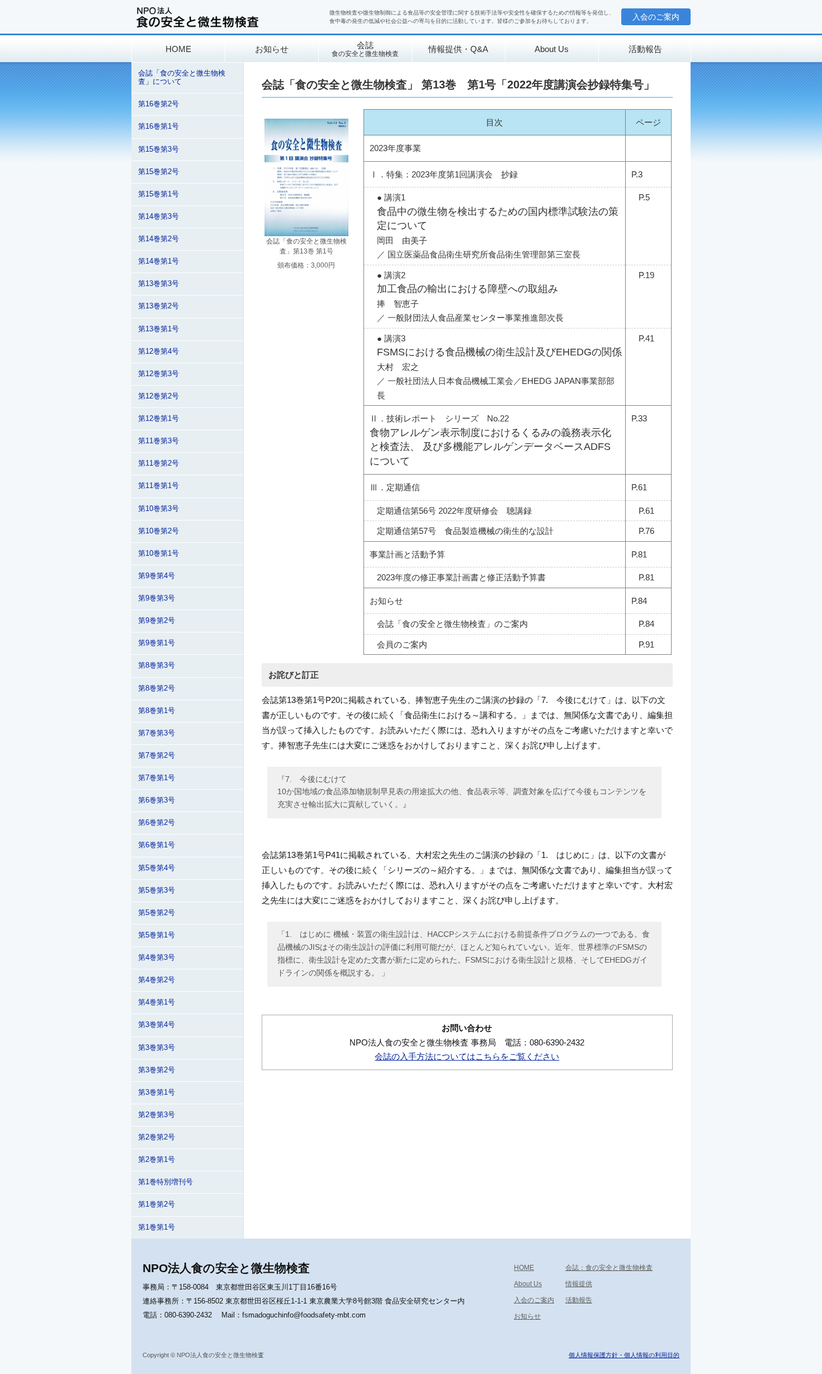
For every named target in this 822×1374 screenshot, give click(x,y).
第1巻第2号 (156, 1204)
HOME (178, 49)
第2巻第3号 (156, 1115)
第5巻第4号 (156, 868)
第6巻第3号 (156, 800)
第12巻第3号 (158, 374)
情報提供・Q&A (458, 49)
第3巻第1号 (156, 1092)
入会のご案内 (655, 16)
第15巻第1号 (158, 194)
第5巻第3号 (156, 890)
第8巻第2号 (156, 688)
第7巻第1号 (156, 778)
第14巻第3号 (158, 217)
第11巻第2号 (158, 463)
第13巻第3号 (158, 284)
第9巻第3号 (156, 598)
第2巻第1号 (156, 1160)
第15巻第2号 (158, 172)
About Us (552, 49)
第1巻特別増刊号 (165, 1182)
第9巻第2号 (156, 621)
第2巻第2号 (156, 1137)
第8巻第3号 (156, 665)
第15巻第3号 (158, 149)
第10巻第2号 (158, 531)
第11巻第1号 (158, 486)
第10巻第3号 (158, 509)
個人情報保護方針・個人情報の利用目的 (624, 1355)
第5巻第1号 (156, 935)
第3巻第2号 (156, 1070)
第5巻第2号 (156, 913)
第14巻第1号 (158, 261)
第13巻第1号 (158, 329)
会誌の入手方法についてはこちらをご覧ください (467, 1056)
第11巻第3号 (158, 441)
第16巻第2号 (158, 104)
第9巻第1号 (156, 643)
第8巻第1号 (156, 711)
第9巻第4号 (156, 576)
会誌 (365, 49)
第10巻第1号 (158, 553)
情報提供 (578, 1284)
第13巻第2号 (158, 306)
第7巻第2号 (156, 755)
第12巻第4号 (158, 351)
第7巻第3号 (156, 733)
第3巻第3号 (156, 1048)
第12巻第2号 (158, 396)
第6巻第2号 (156, 823)
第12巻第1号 (158, 419)
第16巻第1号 (158, 126)
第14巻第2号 (158, 239)
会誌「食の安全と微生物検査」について (181, 77)
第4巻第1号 (156, 1002)
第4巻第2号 (156, 980)
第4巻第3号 (156, 958)
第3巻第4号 (156, 1025)
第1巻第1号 (156, 1227)
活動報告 (645, 49)
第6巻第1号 (156, 845)
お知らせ (272, 49)
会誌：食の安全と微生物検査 (609, 1268)
